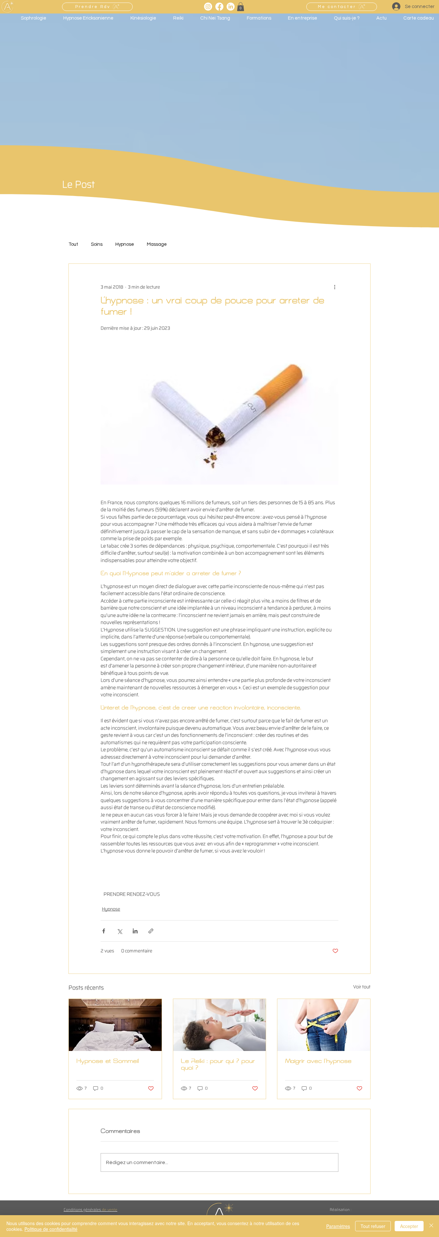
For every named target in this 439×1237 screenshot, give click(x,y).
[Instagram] (208, 7)
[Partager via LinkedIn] (135, 931)
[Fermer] (431, 1226)
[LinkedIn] (231, 7)
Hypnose (124, 244)
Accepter (409, 1226)
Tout (73, 244)
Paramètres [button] (338, 1226)
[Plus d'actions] (334, 287)
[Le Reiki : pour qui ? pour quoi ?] (219, 1025)
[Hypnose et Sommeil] (115, 1025)
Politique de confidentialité (50, 1229)
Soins (97, 244)
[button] (240, 6)
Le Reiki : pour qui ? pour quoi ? (218, 1065)
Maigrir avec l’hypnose (318, 1062)
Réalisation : (340, 1209)
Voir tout (362, 986)
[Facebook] (219, 7)
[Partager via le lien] (151, 931)
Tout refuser (373, 1226)
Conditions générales (90, 1209)
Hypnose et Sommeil (107, 1062)
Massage (157, 244)
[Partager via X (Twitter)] (119, 931)
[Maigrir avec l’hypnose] (323, 1025)
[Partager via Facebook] (104, 931)
